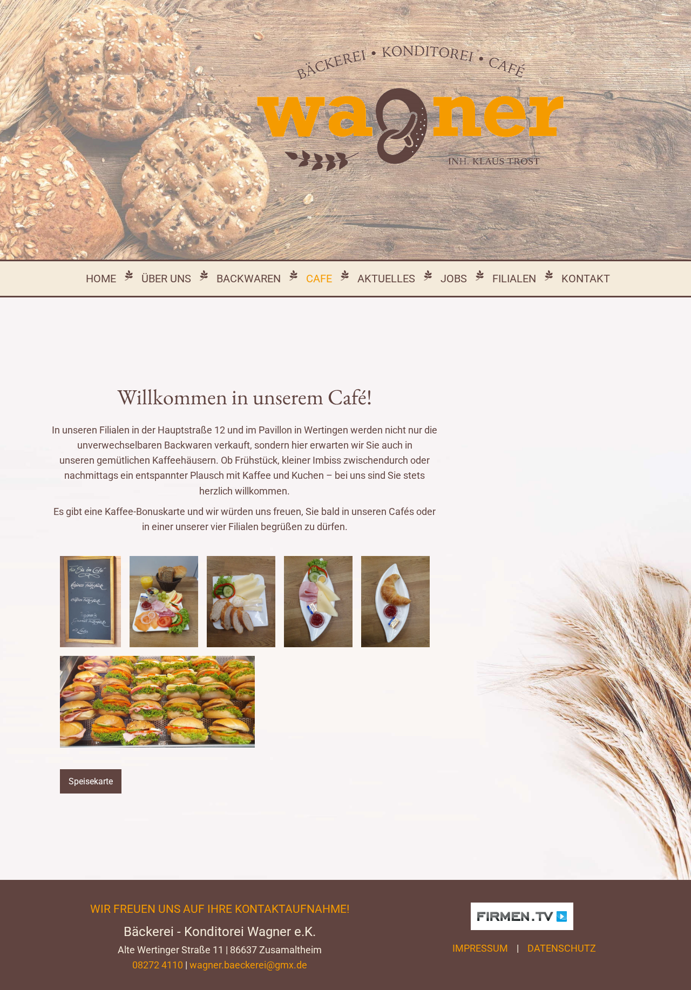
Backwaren (248, 278)
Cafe (319, 278)
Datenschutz (561, 948)
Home (101, 278)
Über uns (166, 278)
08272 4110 (157, 965)
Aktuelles (386, 278)
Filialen (514, 278)
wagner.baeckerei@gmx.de (248, 965)
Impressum (480, 948)
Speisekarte (91, 781)
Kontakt (585, 278)
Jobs (454, 278)
